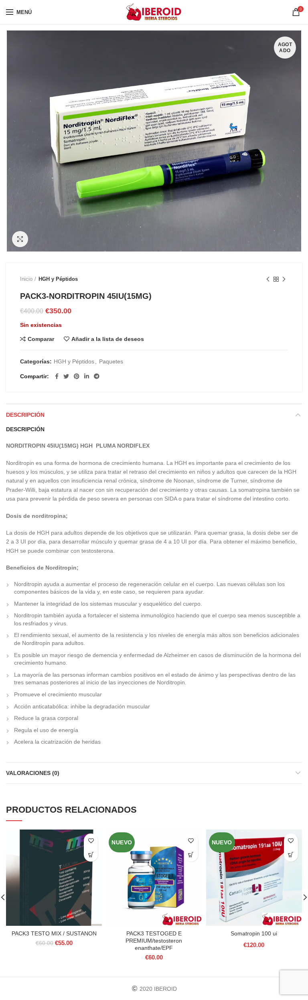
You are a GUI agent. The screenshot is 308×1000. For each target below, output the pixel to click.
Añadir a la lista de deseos (107, 339)
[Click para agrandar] (20, 239)
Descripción (25, 415)
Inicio (26, 279)
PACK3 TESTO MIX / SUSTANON (54, 933)
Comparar (41, 339)
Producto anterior (268, 279)
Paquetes (111, 361)
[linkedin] (86, 376)
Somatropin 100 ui (254, 933)
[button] (91, 855)
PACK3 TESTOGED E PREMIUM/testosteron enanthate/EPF (154, 940)
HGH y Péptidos (58, 279)
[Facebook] (57, 376)
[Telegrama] (96, 376)
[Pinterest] (76, 376)
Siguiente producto (284, 279)
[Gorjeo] (66, 376)
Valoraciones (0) (32, 773)
